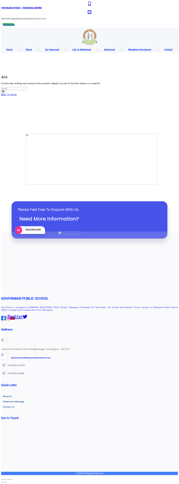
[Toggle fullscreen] (5, 479)
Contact (168, 49)
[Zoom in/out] (2, 479)
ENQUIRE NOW (33, 229)
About (29, 49)
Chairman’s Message (13, 401)
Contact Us (8, 407)
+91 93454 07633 (10, 7)
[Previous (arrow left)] (2, 482)
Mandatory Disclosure (139, 49)
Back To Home (9, 94)
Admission (109, 49)
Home (9, 49)
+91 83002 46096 (32, 7)
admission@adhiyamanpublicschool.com (29, 358)
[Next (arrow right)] (5, 482)
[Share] (8, 479)
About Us (7, 396)
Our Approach (52, 49)
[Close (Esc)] (11, 479)
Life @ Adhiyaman (81, 49)
